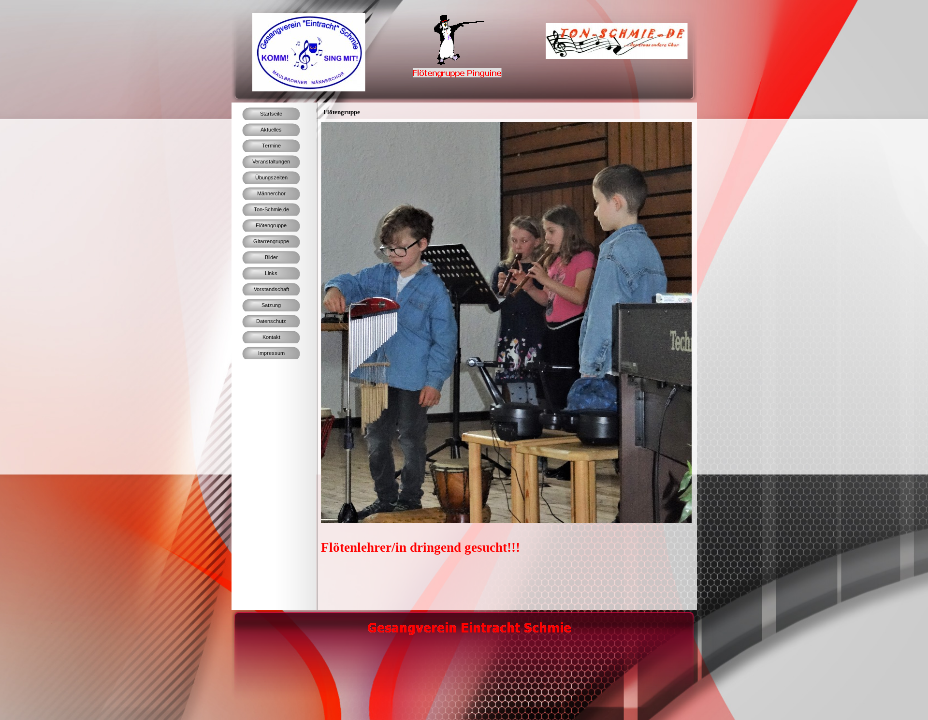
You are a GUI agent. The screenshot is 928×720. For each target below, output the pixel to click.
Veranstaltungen (271, 161)
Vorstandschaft (271, 289)
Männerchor (271, 193)
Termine (271, 145)
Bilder (271, 257)
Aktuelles (271, 129)
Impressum (271, 353)
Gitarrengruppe (271, 241)
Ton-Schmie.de (271, 209)
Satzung (271, 305)
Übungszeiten (271, 177)
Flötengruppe (271, 225)
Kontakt (271, 337)
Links (271, 273)
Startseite (271, 114)
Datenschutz (271, 321)
